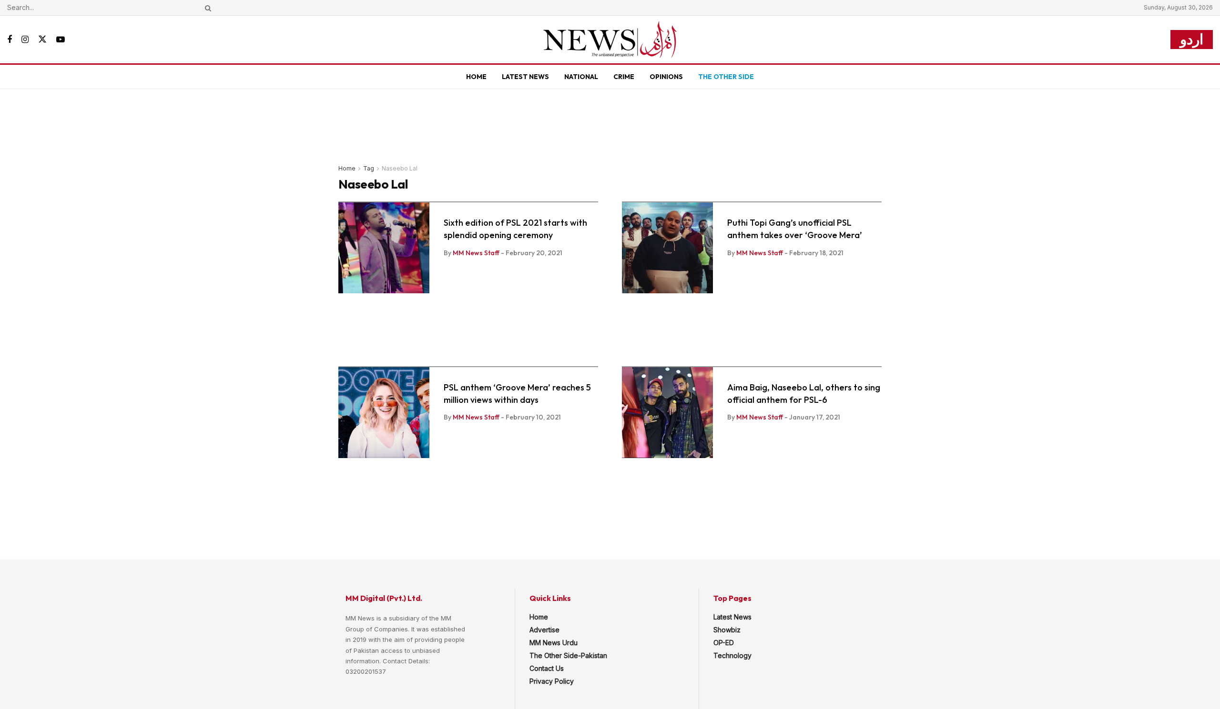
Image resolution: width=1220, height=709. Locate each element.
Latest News (525, 76)
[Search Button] (206, 7)
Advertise (544, 630)
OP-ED (723, 643)
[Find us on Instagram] (25, 39)
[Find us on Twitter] (42, 39)
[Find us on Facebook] (9, 39)
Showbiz (727, 630)
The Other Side (726, 76)
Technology (732, 655)
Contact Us (546, 668)
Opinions (666, 76)
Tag (368, 168)
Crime (623, 76)
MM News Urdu (553, 643)
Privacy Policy (551, 681)
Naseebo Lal (399, 168)
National (581, 76)
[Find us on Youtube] (60, 39)
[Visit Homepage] (610, 39)
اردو (1191, 39)
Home (476, 76)
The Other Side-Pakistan (568, 655)
